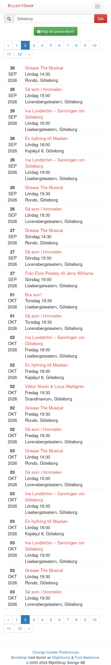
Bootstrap (19, 657)
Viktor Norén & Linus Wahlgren (54, 386)
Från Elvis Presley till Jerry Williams (59, 273)
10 (94, 45)
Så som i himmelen (43, 89)
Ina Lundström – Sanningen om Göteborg (55, 113)
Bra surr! (33, 294)
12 (20, 54)
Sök (101, 18)
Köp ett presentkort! (57, 31)
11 (9, 54)
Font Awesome (87, 657)
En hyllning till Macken (46, 138)
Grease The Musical (44, 68)
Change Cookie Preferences (56, 652)
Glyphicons (61, 657)
